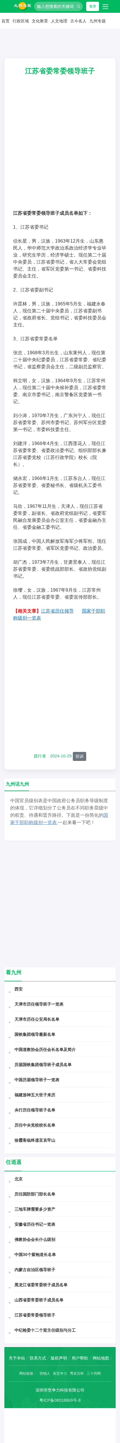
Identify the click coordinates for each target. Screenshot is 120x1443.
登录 (92, 6)
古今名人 (78, 21)
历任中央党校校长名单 (35, 1125)
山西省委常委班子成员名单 (39, 1300)
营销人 (45, 1373)
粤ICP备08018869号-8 (60, 1400)
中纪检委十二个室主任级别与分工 (45, 1330)
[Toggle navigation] (105, 6)
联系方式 (38, 1358)
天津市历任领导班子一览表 (39, 1004)
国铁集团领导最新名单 (35, 1034)
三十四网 (94, 1373)
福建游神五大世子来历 (35, 1095)
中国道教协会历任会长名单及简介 (45, 1049)
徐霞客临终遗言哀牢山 (35, 1140)
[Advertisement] (60, 147)
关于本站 (17, 1358)
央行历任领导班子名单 (35, 1110)
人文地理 (59, 21)
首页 (5, 21)
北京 (19, 1179)
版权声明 (59, 1358)
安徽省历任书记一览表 (35, 1224)
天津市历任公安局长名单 (37, 1019)
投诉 (79, 756)
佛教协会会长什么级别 (35, 1239)
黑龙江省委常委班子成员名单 (41, 1284)
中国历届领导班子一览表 (37, 1079)
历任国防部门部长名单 (35, 1194)
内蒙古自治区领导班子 (35, 1269)
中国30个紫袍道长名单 (35, 1254)
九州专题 (97, 21)
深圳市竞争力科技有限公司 (60, 1390)
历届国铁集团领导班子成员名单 (43, 1064)
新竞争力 (60, 1373)
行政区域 (21, 21)
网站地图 (101, 1358)
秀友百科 (77, 1373)
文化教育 (40, 21)
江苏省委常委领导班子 (35, 1315)
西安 (19, 989)
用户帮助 (80, 1358)
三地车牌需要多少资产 (35, 1209)
